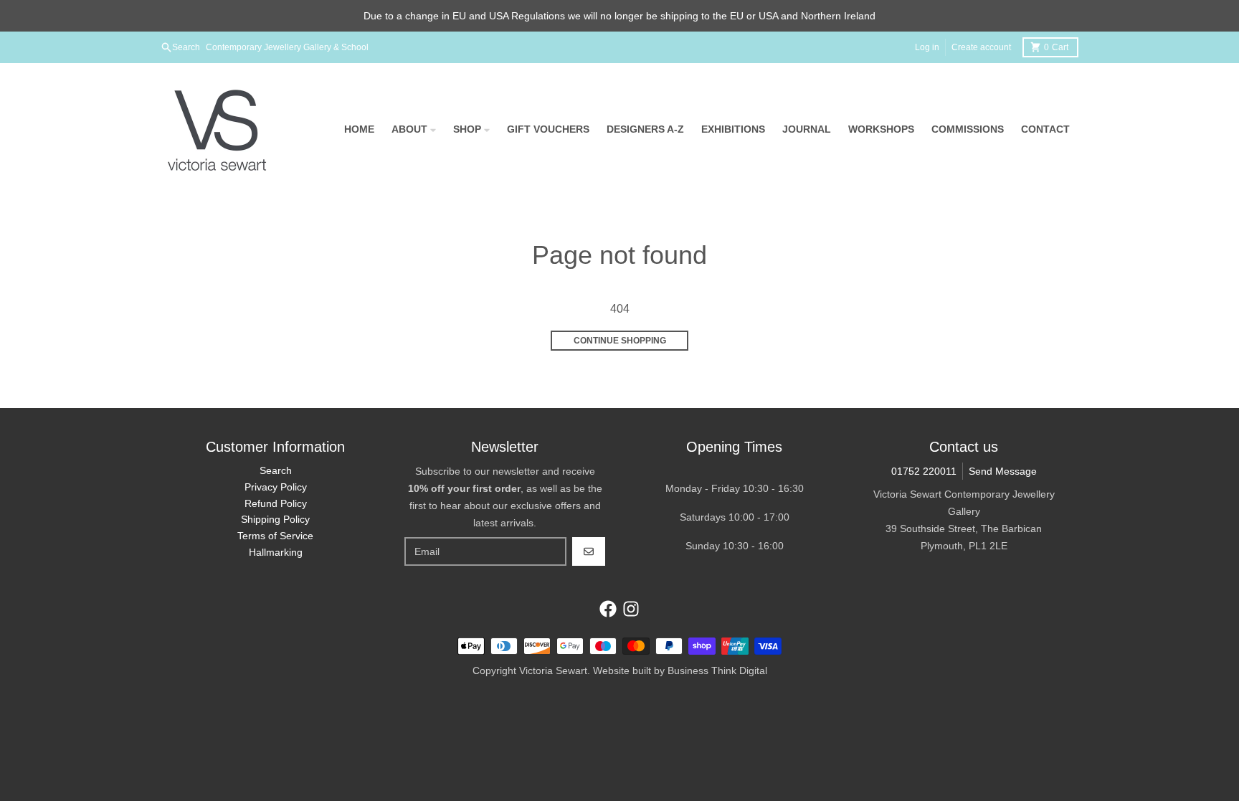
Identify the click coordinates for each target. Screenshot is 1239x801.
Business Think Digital (717, 670)
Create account (981, 47)
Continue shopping (620, 341)
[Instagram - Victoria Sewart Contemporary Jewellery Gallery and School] (631, 608)
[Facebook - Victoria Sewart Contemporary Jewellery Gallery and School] (608, 608)
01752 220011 (923, 471)
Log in (927, 47)
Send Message (1003, 471)
